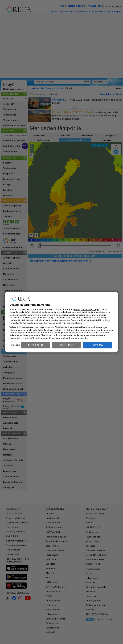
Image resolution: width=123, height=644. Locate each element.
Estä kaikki (35, 345)
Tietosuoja (14, 345)
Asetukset (66, 345)
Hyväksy (97, 345)
